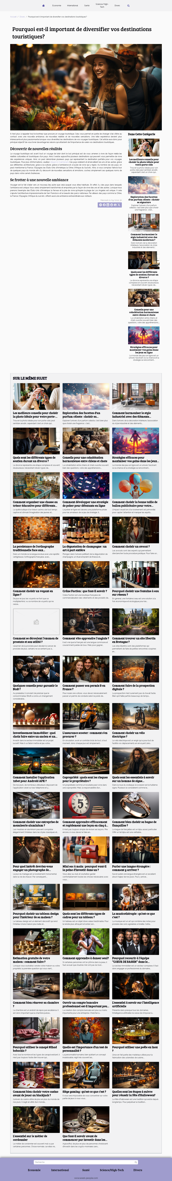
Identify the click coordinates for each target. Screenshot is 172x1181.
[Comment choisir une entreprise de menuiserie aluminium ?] (36, 805)
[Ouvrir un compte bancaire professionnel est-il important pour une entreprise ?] (86, 986)
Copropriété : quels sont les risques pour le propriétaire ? (85, 779)
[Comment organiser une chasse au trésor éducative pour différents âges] (36, 485)
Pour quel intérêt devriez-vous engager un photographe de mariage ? (33, 869)
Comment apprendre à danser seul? (86, 958)
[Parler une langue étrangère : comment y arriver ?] (135, 850)
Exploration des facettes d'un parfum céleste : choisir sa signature (143, 199)
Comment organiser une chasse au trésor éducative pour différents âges (35, 505)
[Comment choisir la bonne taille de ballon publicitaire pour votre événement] (135, 485)
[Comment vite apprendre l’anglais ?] (86, 622)
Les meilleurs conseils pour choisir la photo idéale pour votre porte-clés (144, 162)
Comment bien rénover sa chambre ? (36, 1004)
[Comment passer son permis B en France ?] (86, 669)
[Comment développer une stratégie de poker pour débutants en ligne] (86, 485)
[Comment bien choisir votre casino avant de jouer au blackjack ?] (36, 1075)
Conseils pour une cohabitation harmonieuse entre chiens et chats (144, 312)
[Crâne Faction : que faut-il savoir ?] (86, 574)
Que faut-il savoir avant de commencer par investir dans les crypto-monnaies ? (84, 1139)
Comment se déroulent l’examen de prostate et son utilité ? (35, 640)
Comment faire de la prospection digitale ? (133, 687)
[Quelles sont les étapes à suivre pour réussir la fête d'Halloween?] (135, 1075)
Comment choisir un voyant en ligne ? (33, 592)
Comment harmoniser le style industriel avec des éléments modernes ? (144, 237)
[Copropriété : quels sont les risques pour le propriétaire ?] (86, 761)
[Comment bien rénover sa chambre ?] (36, 986)
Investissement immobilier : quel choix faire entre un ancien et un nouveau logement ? (34, 736)
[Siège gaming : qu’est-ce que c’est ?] (86, 1075)
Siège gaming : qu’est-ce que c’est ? (84, 1091)
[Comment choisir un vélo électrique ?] (135, 716)
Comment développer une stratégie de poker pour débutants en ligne (85, 503)
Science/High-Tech (102, 5)
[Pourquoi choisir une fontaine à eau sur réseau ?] (135, 574)
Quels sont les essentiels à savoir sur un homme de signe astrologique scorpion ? (133, 780)
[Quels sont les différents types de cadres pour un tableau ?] (86, 897)
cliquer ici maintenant (59, 162)
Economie (56, 5)
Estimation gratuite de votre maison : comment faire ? (31, 959)
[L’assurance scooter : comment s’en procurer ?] (86, 716)
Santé (86, 5)
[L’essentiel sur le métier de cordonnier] (36, 1119)
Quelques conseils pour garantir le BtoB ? (35, 687)
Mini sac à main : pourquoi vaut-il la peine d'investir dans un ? (84, 868)
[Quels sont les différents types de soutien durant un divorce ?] (143, 260)
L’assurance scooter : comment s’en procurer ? (85, 734)
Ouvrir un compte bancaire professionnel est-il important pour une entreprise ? (86, 1006)
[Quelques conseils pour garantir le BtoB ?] (36, 669)
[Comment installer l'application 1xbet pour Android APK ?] (36, 761)
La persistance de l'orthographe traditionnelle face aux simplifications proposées (33, 549)
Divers (117, 5)
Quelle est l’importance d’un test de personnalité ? (85, 1049)
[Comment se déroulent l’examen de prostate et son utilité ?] (36, 622)
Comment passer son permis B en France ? (84, 687)
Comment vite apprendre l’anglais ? (86, 638)
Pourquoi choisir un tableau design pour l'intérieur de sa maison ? (36, 915)
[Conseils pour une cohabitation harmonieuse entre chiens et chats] (143, 298)
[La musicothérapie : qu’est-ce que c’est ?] (135, 897)
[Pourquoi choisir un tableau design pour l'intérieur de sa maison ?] (36, 897)
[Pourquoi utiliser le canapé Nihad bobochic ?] (36, 1030)
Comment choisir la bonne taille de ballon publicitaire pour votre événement (134, 505)
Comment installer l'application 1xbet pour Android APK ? (33, 779)
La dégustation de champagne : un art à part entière (85, 548)
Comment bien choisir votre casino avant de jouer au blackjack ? (35, 1093)
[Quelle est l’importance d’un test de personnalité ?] (86, 1030)
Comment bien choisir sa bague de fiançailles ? (134, 823)
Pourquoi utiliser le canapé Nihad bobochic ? (35, 1049)
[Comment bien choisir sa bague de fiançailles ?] (135, 805)
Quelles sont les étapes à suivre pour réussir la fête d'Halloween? (133, 1093)
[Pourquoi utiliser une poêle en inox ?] (135, 1030)
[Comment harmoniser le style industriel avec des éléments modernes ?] (143, 223)
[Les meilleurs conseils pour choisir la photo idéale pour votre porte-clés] (143, 148)
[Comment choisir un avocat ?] (135, 530)
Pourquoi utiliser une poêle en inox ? (135, 1049)
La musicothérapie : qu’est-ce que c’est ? (133, 915)
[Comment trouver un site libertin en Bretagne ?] (135, 622)
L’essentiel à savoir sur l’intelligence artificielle (135, 1004)
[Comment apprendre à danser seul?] (86, 941)
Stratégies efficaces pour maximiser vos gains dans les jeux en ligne (144, 349)
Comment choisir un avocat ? (131, 546)
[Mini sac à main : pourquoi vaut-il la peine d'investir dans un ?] (86, 850)
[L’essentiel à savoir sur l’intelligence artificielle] (135, 986)
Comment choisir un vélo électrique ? (128, 734)
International (72, 5)
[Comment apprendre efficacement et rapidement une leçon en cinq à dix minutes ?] (86, 805)
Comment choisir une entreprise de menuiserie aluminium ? (36, 823)
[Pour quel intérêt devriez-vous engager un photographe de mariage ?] (36, 850)
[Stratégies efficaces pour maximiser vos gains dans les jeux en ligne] (143, 335)
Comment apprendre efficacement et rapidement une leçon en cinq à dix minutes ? (85, 825)
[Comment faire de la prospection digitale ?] (135, 669)
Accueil (13, 17)
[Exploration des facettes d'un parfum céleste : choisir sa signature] (143, 185)
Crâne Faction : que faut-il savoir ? (85, 591)
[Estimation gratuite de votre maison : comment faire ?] (36, 941)
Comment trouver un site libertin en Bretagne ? (134, 640)
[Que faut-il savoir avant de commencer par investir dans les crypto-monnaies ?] (86, 1119)
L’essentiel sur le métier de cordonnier (30, 1137)
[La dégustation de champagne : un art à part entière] (86, 530)
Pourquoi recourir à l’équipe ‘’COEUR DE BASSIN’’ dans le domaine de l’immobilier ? (130, 961)
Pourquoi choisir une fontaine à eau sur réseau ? (135, 592)
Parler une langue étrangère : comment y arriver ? (131, 868)
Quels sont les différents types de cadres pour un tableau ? (84, 915)
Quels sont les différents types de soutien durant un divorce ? (143, 274)
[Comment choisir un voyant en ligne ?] (36, 574)
